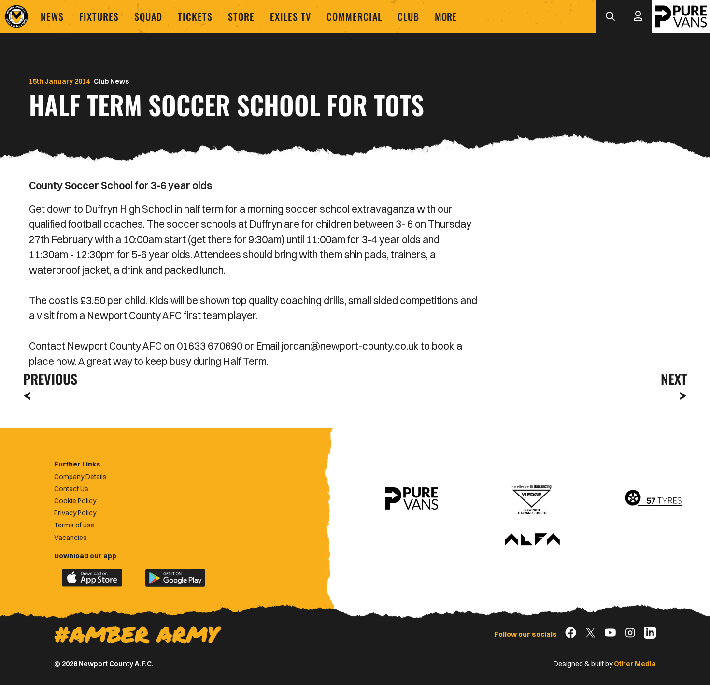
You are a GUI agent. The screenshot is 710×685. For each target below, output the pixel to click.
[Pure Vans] (681, 16)
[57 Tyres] (653, 498)
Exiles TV (290, 16)
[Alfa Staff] (532, 540)
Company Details (80, 476)
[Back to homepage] (16, 16)
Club (408, 16)
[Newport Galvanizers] (532, 498)
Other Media (635, 663)
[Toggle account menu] (638, 16)
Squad (148, 16)
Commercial (354, 16)
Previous (47, 379)
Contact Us (71, 488)
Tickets (195, 16)
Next (674, 379)
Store (241, 16)
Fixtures (99, 16)
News (52, 16)
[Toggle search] (610, 16)
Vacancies (70, 537)
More (445, 16)
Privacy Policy (75, 513)
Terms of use (74, 525)
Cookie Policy (75, 500)
